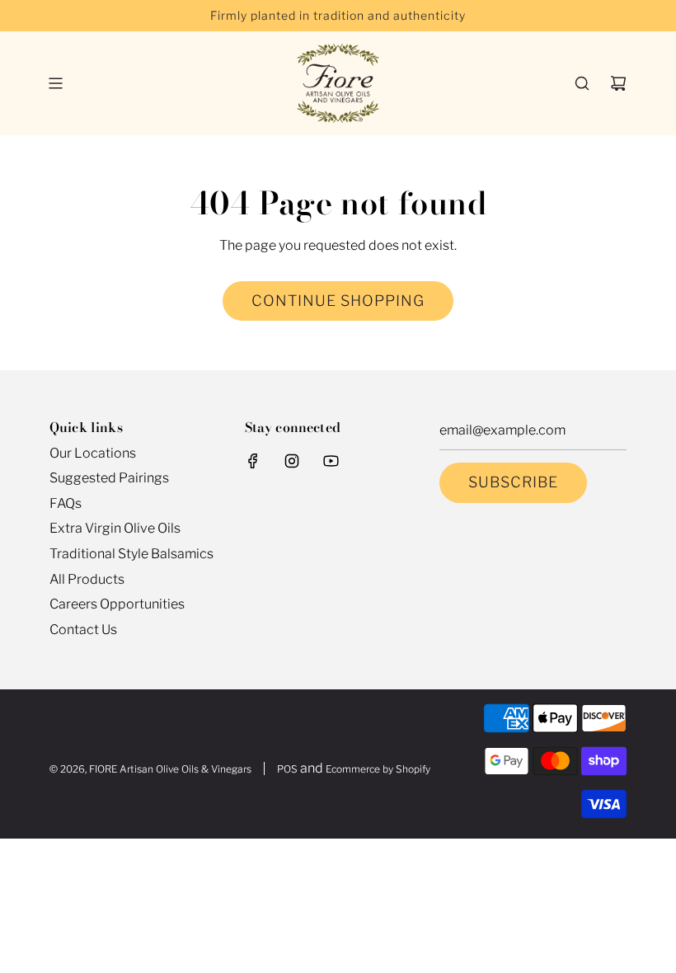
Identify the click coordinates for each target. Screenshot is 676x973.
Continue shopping (338, 300)
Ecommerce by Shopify (378, 769)
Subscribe (513, 482)
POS (287, 769)
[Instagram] (292, 461)
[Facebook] (253, 461)
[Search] (582, 83)
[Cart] (618, 83)
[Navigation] (55, 83)
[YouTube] (330, 461)
